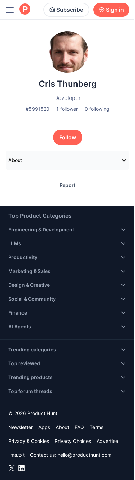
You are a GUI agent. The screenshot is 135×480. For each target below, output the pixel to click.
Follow (67, 137)
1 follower (67, 109)
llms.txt (16, 455)
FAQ (79, 427)
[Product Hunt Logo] (24, 9)
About (15, 160)
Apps (44, 427)
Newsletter (20, 427)
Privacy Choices (73, 441)
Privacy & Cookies (28, 441)
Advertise (107, 441)
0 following (97, 109)
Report (67, 185)
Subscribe (69, 9)
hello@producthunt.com (84, 455)
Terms (97, 427)
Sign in (115, 9)
